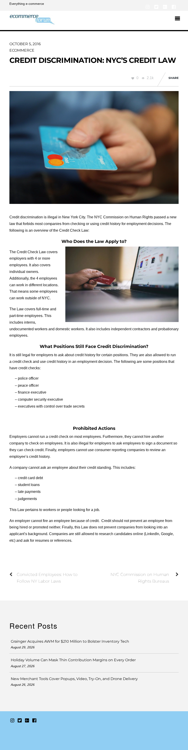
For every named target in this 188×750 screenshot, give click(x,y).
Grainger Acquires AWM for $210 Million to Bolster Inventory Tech (70, 641)
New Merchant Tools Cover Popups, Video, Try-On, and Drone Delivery (74, 679)
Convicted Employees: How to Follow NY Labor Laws (47, 577)
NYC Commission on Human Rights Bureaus (140, 577)
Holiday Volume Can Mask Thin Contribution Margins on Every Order (73, 660)
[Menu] (178, 19)
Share (174, 78)
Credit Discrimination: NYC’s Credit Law (92, 60)
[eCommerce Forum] (32, 22)
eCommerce (21, 50)
